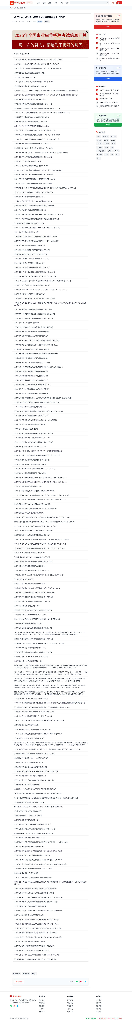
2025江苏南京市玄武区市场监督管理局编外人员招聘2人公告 (33, 82)
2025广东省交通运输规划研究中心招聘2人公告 (29, 263)
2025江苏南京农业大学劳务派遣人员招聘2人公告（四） (32, 268)
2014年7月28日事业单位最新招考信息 (109, 59)
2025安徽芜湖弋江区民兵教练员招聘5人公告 (28, 763)
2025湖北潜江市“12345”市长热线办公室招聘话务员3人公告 (33, 148)
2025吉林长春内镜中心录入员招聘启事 (26, 785)
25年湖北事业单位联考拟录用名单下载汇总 (28, 816)
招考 (38, 3)
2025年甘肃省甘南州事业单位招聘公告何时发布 (29, 584)
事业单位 (17, 973)
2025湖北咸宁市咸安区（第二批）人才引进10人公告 (31, 758)
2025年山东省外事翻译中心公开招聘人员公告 (29, 915)
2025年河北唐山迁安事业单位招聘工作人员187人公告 (31, 570)
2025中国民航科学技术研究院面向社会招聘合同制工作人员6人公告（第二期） (39, 643)
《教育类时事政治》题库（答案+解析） (109, 107)
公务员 (99, 140)
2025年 (99, 144)
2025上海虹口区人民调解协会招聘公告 (26, 323)
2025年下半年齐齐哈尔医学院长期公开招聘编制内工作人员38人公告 (36, 241)
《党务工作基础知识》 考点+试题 (108, 102)
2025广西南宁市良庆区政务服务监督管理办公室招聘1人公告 (33, 597)
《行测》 (106, 144)
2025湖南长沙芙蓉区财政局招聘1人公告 (27, 820)
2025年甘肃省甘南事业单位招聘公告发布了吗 (29, 513)
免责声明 (98, 1003)
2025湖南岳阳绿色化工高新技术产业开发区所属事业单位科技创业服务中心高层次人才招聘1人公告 (46, 91)
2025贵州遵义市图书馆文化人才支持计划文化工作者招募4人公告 (35, 889)
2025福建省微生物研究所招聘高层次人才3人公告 (30, 447)
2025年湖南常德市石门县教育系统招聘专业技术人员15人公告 (34, 491)
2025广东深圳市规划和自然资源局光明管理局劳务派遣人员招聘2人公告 (37, 228)
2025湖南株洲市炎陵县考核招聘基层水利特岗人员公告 (31, 460)
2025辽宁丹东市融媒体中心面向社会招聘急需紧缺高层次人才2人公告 (36, 919)
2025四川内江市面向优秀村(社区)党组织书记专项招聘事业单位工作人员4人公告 (40, 544)
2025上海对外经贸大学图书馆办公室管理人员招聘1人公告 (33, 309)
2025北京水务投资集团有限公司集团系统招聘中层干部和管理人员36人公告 (38, 170)
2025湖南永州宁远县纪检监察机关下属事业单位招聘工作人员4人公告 (36, 139)
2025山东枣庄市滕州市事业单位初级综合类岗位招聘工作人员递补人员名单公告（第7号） (43, 281)
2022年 (116, 151)
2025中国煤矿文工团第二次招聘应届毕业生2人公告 (30, 210)
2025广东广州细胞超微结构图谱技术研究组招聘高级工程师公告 (34, 314)
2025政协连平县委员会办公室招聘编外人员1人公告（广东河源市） (36, 420)
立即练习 (108, 27)
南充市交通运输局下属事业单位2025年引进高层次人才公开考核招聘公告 (37, 793)
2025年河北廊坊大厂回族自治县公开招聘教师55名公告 (32, 950)
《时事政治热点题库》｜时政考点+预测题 (108, 94)
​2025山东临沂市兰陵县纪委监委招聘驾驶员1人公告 (30, 767)
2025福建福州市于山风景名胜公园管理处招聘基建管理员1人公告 (35, 789)
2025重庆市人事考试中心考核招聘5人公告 (27, 486)
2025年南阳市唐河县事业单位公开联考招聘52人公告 (31, 336)
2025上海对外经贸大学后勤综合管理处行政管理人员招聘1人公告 (35, 276)
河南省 (110, 151)
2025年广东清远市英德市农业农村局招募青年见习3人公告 (33, 201)
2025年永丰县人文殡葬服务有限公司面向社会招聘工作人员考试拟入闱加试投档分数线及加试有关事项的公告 (49, 703)
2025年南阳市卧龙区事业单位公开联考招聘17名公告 (31, 371)
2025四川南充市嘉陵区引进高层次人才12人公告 (29, 553)
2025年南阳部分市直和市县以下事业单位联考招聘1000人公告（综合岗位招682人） (41, 153)
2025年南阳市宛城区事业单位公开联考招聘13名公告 (31, 394)
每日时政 (70, 1000)
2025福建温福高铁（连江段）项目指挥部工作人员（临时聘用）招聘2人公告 (39, 575)
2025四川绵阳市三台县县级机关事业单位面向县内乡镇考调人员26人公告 (38, 937)
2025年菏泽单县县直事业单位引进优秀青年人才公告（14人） (34, 562)
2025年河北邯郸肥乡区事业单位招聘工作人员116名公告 (32, 144)
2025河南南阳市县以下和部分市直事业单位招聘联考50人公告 (34, 206)
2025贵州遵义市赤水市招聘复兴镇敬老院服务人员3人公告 (33, 104)
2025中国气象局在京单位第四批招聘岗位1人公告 (30, 648)
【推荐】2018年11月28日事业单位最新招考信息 (109, 49)
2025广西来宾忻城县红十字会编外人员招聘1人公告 (30, 776)
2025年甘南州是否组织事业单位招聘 (26, 429)
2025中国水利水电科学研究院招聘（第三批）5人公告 (31, 126)
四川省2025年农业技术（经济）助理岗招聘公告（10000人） (34, 531)
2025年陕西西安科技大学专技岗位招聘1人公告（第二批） (33, 729)
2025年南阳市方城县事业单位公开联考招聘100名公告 (31, 349)
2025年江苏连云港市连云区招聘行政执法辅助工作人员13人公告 (35, 469)
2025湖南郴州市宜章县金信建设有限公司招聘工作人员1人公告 (34, 298)
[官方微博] (14, 1006)
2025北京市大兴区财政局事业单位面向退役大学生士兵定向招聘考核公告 (37, 68)
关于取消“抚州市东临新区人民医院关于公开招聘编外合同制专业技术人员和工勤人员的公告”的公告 (46, 798)
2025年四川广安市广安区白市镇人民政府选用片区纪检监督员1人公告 (36, 219)
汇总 (34, 973)
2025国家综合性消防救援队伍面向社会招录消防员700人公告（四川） (36, 924)
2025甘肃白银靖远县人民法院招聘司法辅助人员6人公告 (32, 855)
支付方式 (98, 1006)
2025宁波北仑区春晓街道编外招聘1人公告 (27, 624)
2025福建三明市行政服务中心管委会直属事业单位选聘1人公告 (34, 712)
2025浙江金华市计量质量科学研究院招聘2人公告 (30, 473)
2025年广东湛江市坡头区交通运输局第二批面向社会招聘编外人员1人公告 (38, 860)
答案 (106, 147)
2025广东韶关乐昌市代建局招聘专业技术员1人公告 (30, 906)
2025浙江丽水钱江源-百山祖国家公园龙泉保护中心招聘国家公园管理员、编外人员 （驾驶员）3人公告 (47, 749)
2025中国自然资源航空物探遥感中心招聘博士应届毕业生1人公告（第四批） (39, 214)
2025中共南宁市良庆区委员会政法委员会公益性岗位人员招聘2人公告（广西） (39, 548)
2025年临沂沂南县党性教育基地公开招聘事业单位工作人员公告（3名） (37, 588)
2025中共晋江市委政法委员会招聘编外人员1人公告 (30, 86)
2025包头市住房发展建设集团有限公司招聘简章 (29, 245)
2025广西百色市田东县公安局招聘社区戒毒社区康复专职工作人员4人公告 (38, 897)
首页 (11, 8)
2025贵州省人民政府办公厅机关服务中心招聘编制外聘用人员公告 (35, 237)
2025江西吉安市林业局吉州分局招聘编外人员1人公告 (31, 259)
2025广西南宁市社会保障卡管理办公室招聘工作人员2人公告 (33, 442)
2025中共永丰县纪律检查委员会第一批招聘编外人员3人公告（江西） (36, 345)
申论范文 (41, 1006)
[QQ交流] (17, 1006)
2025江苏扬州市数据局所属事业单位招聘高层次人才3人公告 (33, 175)
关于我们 (98, 1000)
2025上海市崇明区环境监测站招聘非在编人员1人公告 (31, 416)
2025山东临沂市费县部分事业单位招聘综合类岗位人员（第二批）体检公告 (38, 60)
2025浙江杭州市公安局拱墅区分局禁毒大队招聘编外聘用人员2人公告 (36, 64)
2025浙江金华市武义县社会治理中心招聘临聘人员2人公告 (33, 869)
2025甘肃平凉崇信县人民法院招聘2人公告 (27, 811)
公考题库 (41, 1000)
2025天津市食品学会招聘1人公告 (25, 77)
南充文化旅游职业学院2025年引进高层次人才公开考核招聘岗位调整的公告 (38, 807)
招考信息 (16, 8)
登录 (119, 3)
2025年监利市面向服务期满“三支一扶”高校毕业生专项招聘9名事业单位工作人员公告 (41, 539)
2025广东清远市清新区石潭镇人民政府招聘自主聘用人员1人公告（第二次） (39, 367)
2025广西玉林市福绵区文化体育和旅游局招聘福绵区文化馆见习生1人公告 (38, 851)
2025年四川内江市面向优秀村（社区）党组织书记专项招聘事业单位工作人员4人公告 (42, 517)
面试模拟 (70, 1003)
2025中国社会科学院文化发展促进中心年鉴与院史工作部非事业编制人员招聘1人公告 (42, 707)
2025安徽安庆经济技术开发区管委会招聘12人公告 (30, 254)
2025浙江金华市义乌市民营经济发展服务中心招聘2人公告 (33, 157)
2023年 (113, 140)
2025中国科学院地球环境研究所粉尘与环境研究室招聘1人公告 (34, 179)
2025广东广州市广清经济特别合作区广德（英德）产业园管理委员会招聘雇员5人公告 (42, 113)
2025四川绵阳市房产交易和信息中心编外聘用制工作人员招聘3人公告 (36, 402)
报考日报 (22, 8)
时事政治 (99, 154)
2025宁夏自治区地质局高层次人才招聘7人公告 (29, 73)
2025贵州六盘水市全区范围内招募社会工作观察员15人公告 (33, 716)
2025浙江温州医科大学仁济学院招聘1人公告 (28, 661)
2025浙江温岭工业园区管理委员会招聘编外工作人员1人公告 (33, 318)
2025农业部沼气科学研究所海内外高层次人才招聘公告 (31, 389)
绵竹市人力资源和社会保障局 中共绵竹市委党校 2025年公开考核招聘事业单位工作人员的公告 (44, 522)
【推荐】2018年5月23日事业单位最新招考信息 (109, 39)
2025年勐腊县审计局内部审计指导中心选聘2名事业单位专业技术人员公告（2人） (40, 478)
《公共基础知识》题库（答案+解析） (109, 90)
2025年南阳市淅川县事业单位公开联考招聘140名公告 (31, 358)
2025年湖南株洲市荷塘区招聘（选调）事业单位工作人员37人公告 (35, 933)
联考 (113, 144)
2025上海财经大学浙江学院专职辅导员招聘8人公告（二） (33, 824)
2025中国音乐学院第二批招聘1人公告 (26, 232)
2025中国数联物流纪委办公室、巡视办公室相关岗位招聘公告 (34, 893)
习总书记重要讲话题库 (105, 99)
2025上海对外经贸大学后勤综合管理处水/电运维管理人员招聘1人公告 (37, 340)
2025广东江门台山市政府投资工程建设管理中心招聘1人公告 (33, 192)
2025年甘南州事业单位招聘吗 (23, 579)
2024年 (106, 140)
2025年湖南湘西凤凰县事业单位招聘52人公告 (29, 223)
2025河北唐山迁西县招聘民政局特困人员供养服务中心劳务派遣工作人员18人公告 (40, 842)
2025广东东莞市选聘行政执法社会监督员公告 (29, 847)
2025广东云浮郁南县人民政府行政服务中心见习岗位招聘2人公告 (35, 509)
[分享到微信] (76, 981)
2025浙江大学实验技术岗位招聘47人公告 (27, 161)
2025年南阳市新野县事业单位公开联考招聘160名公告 (31, 332)
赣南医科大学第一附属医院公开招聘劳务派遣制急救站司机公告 (34, 833)
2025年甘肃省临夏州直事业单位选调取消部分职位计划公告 (33, 628)
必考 (49, 3)
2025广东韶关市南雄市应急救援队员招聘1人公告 (30, 99)
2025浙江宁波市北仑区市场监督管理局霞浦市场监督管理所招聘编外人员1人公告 (40, 864)
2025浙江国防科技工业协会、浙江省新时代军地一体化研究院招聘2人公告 (38, 911)
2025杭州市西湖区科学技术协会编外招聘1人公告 (30, 464)
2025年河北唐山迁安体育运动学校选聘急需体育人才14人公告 (34, 593)
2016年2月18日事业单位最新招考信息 (109, 44)
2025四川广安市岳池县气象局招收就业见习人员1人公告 (32, 285)
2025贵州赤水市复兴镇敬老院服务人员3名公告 (29, 566)
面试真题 (41, 1009)
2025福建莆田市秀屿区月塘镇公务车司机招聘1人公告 (31, 117)
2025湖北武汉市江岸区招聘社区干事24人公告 (29, 802)
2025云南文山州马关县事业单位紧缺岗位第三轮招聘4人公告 (33, 327)
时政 (55, 3)
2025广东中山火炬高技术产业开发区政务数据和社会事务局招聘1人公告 (37, 619)
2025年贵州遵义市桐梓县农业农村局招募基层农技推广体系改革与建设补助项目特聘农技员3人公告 (46, 95)
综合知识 (41, 1012)
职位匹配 (70, 1009)
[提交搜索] (107, 2)
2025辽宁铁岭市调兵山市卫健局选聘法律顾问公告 (30, 407)
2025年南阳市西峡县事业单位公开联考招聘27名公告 (31, 380)
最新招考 (26, 973)
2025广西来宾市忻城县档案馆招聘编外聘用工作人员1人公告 (33, 433)
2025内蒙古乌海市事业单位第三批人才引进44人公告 (31, 698)
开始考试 (108, 124)
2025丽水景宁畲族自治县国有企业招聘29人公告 (29, 294)
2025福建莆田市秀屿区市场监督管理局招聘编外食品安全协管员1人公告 (37, 108)
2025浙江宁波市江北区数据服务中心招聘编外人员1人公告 (33, 652)
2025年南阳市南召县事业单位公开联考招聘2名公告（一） (33, 385)
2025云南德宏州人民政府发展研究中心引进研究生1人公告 (33, 183)
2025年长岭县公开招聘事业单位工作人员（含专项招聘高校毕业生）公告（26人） (40, 482)
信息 (112, 154)
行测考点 (41, 1003)
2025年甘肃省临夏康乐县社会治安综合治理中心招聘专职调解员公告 (36, 771)
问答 (61, 3)
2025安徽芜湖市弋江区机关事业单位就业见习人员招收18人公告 (35, 130)
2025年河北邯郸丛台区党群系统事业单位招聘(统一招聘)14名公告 (35, 959)
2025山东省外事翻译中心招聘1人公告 (26, 873)
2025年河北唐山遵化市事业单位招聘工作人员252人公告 (32, 504)
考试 (67, 3)
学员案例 (98, 1012)
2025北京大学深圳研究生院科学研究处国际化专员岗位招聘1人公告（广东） (39, 411)
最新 (98, 158)
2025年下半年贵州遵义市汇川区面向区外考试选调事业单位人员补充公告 (37, 928)
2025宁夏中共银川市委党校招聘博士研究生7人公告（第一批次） (35, 780)
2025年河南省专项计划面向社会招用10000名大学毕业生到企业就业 (36, 354)
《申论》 (99, 147)
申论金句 (70, 1006)
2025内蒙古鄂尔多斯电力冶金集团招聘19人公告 (29, 942)
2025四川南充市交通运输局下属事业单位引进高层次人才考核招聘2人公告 (38, 734)
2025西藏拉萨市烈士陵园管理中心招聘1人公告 (29, 197)
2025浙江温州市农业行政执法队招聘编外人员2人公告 (31, 657)
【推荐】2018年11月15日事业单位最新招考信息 (109, 54)
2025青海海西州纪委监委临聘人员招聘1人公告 (29, 738)
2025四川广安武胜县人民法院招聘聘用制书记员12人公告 (32, 877)
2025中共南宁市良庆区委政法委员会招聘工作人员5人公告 (33, 610)
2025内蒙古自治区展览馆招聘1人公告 (26, 725)
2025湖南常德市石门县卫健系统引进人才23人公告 (30, 615)
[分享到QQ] (85, 981)
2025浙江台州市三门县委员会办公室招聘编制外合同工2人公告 (34, 272)
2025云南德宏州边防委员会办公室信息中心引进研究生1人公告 (34, 754)
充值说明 (98, 1009)
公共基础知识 (101, 151)
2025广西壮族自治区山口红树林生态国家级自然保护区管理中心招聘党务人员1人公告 (42, 495)
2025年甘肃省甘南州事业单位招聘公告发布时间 (29, 424)
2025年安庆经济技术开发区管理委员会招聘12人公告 (31, 166)
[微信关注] (11, 1006)
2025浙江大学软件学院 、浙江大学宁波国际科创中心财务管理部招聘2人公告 (39, 451)
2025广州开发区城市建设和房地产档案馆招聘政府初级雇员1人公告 (36, 902)
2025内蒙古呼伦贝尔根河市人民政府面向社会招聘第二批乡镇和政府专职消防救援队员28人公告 (45, 188)
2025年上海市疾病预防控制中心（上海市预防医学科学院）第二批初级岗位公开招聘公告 (43, 398)
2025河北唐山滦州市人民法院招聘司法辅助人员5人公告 (32, 535)
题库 (44, 3)
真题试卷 (105, 136)
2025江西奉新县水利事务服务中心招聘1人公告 (29, 838)
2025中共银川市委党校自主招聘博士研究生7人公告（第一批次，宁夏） (37, 135)
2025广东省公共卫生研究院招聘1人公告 (27, 606)
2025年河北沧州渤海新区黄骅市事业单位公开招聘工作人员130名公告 (36, 955)
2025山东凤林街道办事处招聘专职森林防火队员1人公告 (32, 601)
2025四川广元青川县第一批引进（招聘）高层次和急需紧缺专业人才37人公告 (39, 721)
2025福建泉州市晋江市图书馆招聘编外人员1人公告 (30, 122)
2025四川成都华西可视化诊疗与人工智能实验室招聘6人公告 (33, 639)
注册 (113, 3)
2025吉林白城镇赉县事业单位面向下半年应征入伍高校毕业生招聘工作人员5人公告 (41, 500)
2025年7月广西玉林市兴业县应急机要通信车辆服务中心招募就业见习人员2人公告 (40, 290)
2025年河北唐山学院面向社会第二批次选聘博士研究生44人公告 (35, 829)
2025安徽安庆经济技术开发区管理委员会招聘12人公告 (32, 363)
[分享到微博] (81, 981)
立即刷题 (108, 79)
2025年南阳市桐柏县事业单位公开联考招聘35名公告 (31, 376)
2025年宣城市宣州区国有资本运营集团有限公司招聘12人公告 (34, 946)
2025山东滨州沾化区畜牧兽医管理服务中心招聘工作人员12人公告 (35, 526)
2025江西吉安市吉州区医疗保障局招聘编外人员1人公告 (32, 250)
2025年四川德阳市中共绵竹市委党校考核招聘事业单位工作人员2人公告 (37, 455)
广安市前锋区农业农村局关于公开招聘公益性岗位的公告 (32, 557)
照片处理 (70, 1012)
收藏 (47, 21)
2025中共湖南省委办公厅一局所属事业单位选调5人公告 (32, 438)
